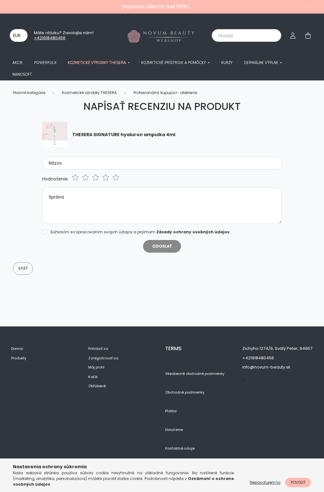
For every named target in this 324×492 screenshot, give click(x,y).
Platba (171, 411)
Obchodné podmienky (184, 392)
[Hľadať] (272, 35)
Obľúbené (97, 386)
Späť (23, 268)
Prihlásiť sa (98, 349)
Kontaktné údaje (180, 448)
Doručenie (174, 430)
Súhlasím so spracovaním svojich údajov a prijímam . (140, 232)
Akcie (17, 62)
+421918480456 (49, 38)
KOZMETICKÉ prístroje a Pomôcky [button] (174, 62)
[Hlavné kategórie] (29, 92)
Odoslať (162, 246)
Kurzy (227, 62)
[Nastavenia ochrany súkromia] (243, 380)
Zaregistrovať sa (103, 358)
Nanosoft (22, 74)
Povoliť (298, 482)
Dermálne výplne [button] (261, 62)
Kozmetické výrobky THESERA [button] (97, 62)
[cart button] (308, 35)
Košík (93, 377)
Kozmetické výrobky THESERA (89, 92)
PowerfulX (45, 62)
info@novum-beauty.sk (266, 367)
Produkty (18, 358)
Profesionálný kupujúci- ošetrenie (165, 92)
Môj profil (96, 367)
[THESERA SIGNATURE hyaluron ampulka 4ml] (54, 134)
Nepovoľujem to (265, 482)
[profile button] (292, 35)
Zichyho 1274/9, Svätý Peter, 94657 (277, 348)
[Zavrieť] (309, 6)
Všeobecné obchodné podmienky (194, 374)
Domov (17, 349)
